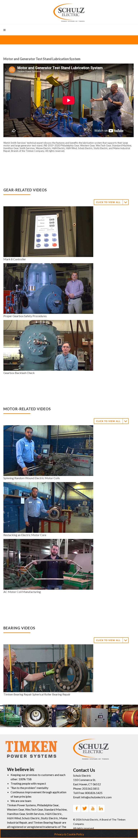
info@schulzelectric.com (96, 797)
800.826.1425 (93, 793)
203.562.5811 (90, 788)
